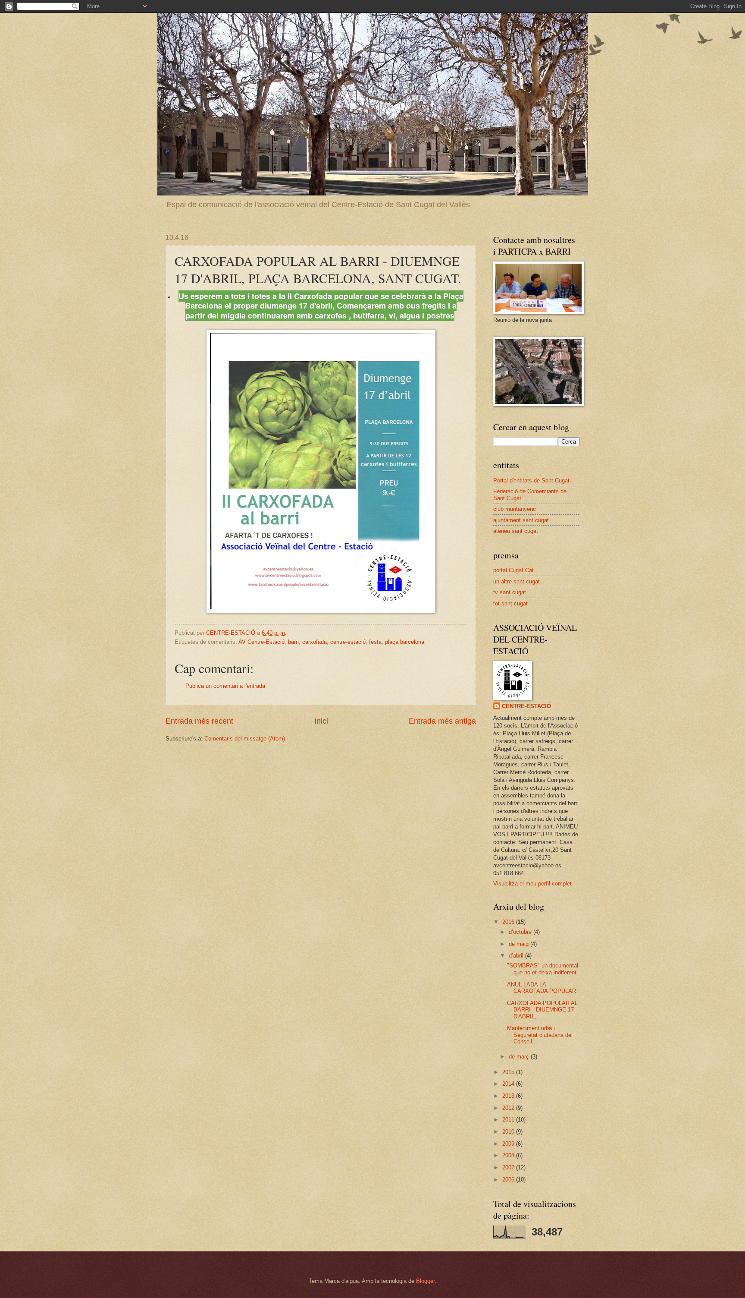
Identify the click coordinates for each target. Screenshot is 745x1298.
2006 (509, 1179)
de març (520, 1056)
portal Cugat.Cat (513, 570)
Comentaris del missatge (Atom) (244, 738)
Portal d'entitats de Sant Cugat (531, 480)
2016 (509, 922)
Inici (321, 721)
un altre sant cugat (516, 581)
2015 (509, 1072)
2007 (509, 1167)
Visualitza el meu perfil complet (532, 883)
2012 (509, 1108)
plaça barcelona (404, 642)
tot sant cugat (510, 603)
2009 (509, 1143)
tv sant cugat (509, 592)
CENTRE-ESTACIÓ (526, 706)
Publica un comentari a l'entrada (225, 686)
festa (375, 642)
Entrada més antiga (442, 721)
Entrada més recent (199, 721)
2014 (509, 1084)
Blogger (425, 1281)
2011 (509, 1119)
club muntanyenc (514, 509)
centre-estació (348, 642)
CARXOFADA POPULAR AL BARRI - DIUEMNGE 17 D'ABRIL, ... (542, 1010)
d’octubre (521, 932)
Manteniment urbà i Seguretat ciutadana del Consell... (540, 1035)
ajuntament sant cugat (521, 520)
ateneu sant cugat (515, 531)
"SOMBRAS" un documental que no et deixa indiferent (542, 968)
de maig (519, 944)
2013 (509, 1096)
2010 (509, 1131)
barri (293, 642)
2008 (509, 1155)
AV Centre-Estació (261, 642)
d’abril (517, 955)
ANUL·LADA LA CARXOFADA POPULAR (541, 987)
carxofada (314, 642)
